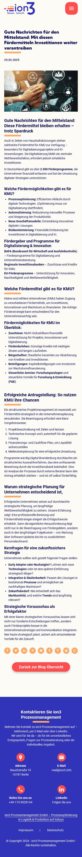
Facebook (7, 651)
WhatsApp (74, 651)
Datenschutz (55, 830)
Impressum (26, 830)
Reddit (66, 651)
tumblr (49, 651)
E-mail (41, 651)
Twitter (16, 651)
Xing (32, 651)
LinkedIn (24, 651)
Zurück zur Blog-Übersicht (41, 667)
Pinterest (58, 651)
